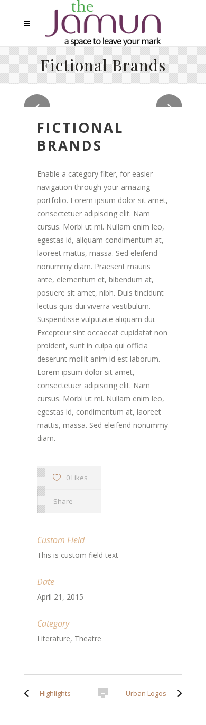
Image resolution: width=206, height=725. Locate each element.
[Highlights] (29, 693)
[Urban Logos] (177, 693)
